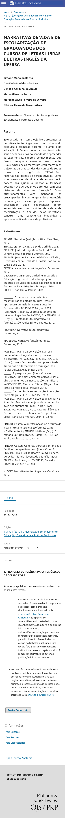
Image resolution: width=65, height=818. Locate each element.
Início (6, 12)
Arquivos (18, 12)
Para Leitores (12, 731)
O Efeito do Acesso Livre (41, 694)
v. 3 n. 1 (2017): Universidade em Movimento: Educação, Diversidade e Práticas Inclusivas (28, 17)
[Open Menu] (3, 3)
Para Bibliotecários (15, 742)
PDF (11, 498)
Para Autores (12, 737)
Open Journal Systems (18, 758)
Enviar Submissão (18, 710)
